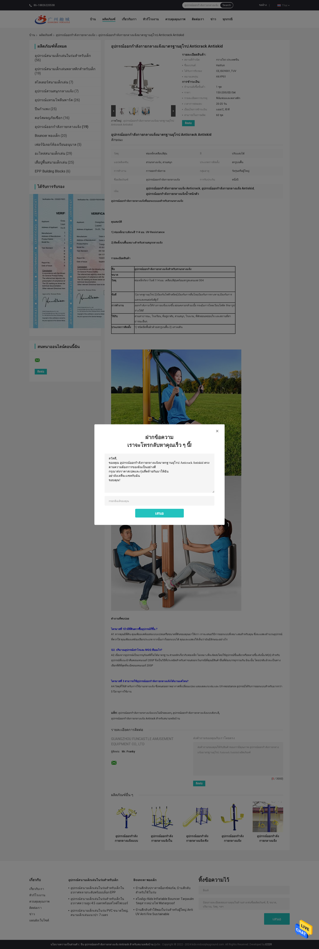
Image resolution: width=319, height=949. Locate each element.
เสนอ (159, 513)
